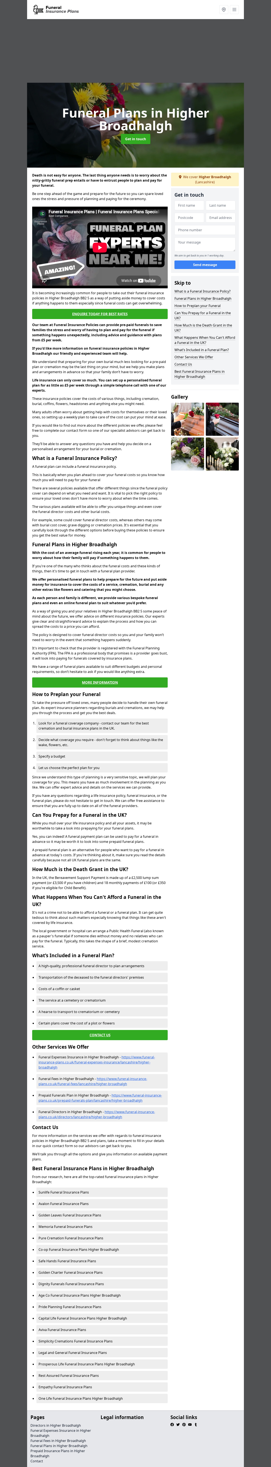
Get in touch (135, 139)
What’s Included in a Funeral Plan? (201, 349)
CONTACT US (100, 1035)
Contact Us (183, 364)
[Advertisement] (135, 51)
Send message (205, 265)
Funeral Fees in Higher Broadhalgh (58, 1440)
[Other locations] (223, 9)
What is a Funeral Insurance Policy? (202, 291)
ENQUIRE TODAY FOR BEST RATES (100, 314)
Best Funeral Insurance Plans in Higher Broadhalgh (199, 374)
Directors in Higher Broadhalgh (55, 1425)
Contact (36, 1461)
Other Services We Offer (193, 357)
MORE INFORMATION (100, 682)
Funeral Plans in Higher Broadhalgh (202, 298)
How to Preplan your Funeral (197, 305)
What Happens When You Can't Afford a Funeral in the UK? (204, 340)
